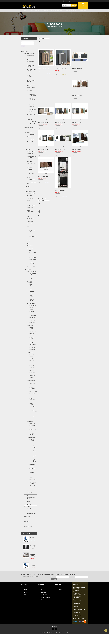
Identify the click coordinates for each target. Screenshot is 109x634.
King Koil (31, 106)
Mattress (29, 90)
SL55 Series (32, 372)
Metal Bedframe (31, 114)
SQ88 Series (32, 375)
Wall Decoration (31, 266)
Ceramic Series (31, 151)
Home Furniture (31, 511)
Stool (28, 243)
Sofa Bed (29, 240)
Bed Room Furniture (29, 53)
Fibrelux (31, 104)
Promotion (27, 506)
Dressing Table (31, 87)
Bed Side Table (30, 55)
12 (40, 42)
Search (74, 5)
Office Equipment (31, 380)
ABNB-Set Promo (31, 193)
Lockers (31, 311)
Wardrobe (29, 119)
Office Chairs (30, 325)
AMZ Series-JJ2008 (77, 68)
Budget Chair (32, 331)
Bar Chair (29, 195)
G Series (31, 363)
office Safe (32, 468)
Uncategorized (28, 528)
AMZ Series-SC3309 (43, 176)
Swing (28, 501)
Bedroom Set (30, 72)
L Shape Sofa (32, 234)
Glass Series (30, 167)
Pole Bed (29, 117)
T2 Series (31, 377)
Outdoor (26, 495)
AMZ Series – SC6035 (43, 68)
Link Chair (32, 347)
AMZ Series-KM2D (76, 149)
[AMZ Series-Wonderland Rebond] (26, 555)
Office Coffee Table (31, 433)
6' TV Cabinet (32, 257)
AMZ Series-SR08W (60, 190)
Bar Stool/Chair (31, 134)
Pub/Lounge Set (31, 179)
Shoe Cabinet (27, 516)
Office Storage (31, 437)
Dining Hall (27, 149)
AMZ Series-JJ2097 (77, 122)
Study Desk (30, 248)
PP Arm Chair (27, 504)
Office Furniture (28, 269)
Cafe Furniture (28, 132)
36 (40, 45)
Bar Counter (30, 198)
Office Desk (30, 352)
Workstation (30, 492)
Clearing (29, 508)
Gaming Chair (32, 344)
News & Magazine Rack (32, 400)
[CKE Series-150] (26, 547)
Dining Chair (30, 153)
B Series (31, 354)
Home (48, 26)
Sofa (28, 226)
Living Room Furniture (53, 26)
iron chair (27, 188)
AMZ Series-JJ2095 (60, 122)
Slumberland (32, 109)
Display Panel (33, 391)
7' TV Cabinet (32, 259)
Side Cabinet (32, 479)
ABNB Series (32, 228)
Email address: (72, 576)
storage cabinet (28, 526)
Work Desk (32, 322)
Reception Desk (31, 490)
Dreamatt (32, 101)
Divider (28, 216)
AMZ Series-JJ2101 (60, 149)
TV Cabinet (29, 250)
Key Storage (32, 396)
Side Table (29, 223)
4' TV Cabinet (32, 252)
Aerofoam (32, 92)
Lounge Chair (30, 218)
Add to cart (47, 73)
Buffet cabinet (28, 129)
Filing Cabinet (33, 305)
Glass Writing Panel (34, 411)
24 (40, 43)
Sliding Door (32, 121)
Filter (23, 46)
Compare (56, 74)
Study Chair (30, 245)
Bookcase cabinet (29, 127)
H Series (31, 365)
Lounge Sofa (32, 429)
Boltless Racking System (31, 441)
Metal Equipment (31, 303)
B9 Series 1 (32, 537)
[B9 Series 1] (26, 539)
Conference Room (31, 271)
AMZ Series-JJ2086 (43, 122)
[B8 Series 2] (26, 565)
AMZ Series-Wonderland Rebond (32, 555)
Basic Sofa (32, 423)
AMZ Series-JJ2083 (77, 95)
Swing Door (32, 123)
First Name (53, 576)
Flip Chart (32, 393)
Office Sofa (30, 421)
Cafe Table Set (30, 139)
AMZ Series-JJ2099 (43, 149)
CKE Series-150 (33, 545)
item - (83, 5)
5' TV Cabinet (32, 254)
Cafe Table (29, 136)
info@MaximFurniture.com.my (79, 618)
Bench (28, 200)
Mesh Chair (32, 349)
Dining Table (27, 186)
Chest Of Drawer (31, 205)
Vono (30, 111)
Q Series (31, 370)
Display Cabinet (31, 214)
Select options (47, 128)
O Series (31, 367)
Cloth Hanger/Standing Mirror (31, 80)
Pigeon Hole (32, 317)
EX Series (31, 360)
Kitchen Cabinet (31, 173)
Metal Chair (30, 141)
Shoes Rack (30, 221)
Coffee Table (30, 207)
